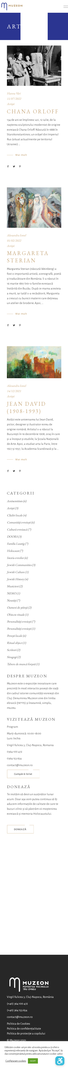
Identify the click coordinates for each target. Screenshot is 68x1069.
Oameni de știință (17, 607)
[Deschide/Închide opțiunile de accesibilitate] (59, 1060)
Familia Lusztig (15, 544)
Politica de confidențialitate (24, 1028)
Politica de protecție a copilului (26, 1033)
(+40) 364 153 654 (17, 1010)
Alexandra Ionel (16, 235)
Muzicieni (13, 586)
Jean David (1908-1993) (26, 407)
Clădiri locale (14, 515)
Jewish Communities (19, 565)
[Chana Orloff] (34, 65)
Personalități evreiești (19, 621)
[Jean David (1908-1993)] (34, 362)
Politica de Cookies (18, 1023)
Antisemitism (14, 501)
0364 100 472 (14, 751)
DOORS (12, 536)
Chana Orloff (33, 111)
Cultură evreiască (17, 529)
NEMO (11, 593)
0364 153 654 (14, 758)
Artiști (10, 104)
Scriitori (11, 650)
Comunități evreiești (19, 522)
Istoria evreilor (15, 558)
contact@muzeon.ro (20, 765)
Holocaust (13, 551)
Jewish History (15, 579)
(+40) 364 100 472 (17, 1003)
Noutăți (11, 600)
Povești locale (14, 636)
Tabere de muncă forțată (21, 664)
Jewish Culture (16, 572)
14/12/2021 (14, 391)
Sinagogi (12, 657)
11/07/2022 (14, 99)
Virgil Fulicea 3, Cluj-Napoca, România (30, 996)
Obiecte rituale (15, 615)
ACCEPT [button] (33, 1061)
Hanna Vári (13, 93)
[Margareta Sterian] (34, 207)
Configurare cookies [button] (15, 1061)
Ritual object (14, 643)
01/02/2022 (14, 241)
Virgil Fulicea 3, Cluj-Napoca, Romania (30, 745)
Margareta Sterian (28, 257)
